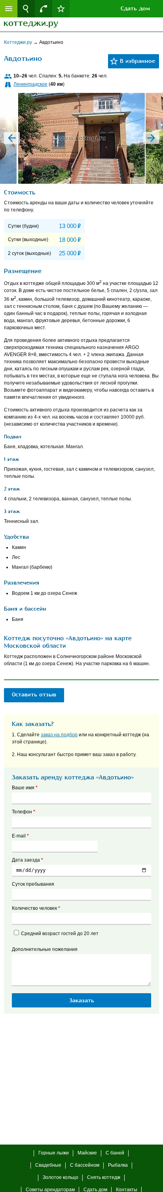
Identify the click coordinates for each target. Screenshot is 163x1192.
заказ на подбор (59, 734)
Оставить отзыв (34, 695)
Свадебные (48, 1165)
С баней (115, 1153)
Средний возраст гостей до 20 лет (60, 933)
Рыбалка (118, 1165)
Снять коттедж (103, 1177)
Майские (87, 1153)
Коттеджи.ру (18, 42)
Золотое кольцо (60, 1177)
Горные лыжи (53, 1153)
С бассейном (84, 1165)
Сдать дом (135, 8)
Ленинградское (30, 84)
